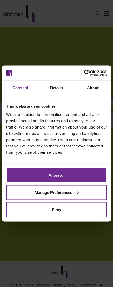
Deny (56, 209)
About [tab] (93, 87)
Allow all (56, 175)
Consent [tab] (20, 87)
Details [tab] (56, 87)
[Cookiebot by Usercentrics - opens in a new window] (84, 73)
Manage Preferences (53, 192)
